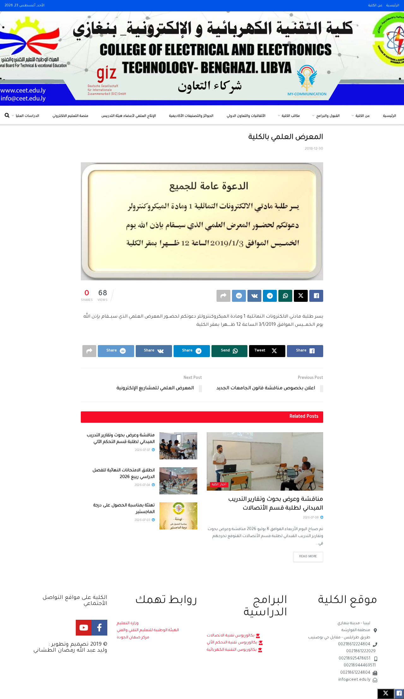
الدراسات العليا (27, 116)
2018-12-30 (314, 149)
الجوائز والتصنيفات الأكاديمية (191, 116)
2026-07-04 (143, 485)
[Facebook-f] (99, 628)
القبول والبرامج (328, 116)
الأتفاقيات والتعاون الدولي (246, 116)
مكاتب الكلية (291, 116)
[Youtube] (84, 628)
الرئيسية (392, 6)
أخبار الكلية (219, 485)
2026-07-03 (143, 520)
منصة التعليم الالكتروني (70, 116)
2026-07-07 (143, 450)
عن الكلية (375, 6)
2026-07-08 (311, 518)
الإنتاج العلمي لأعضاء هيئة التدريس (128, 116)
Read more (308, 557)
